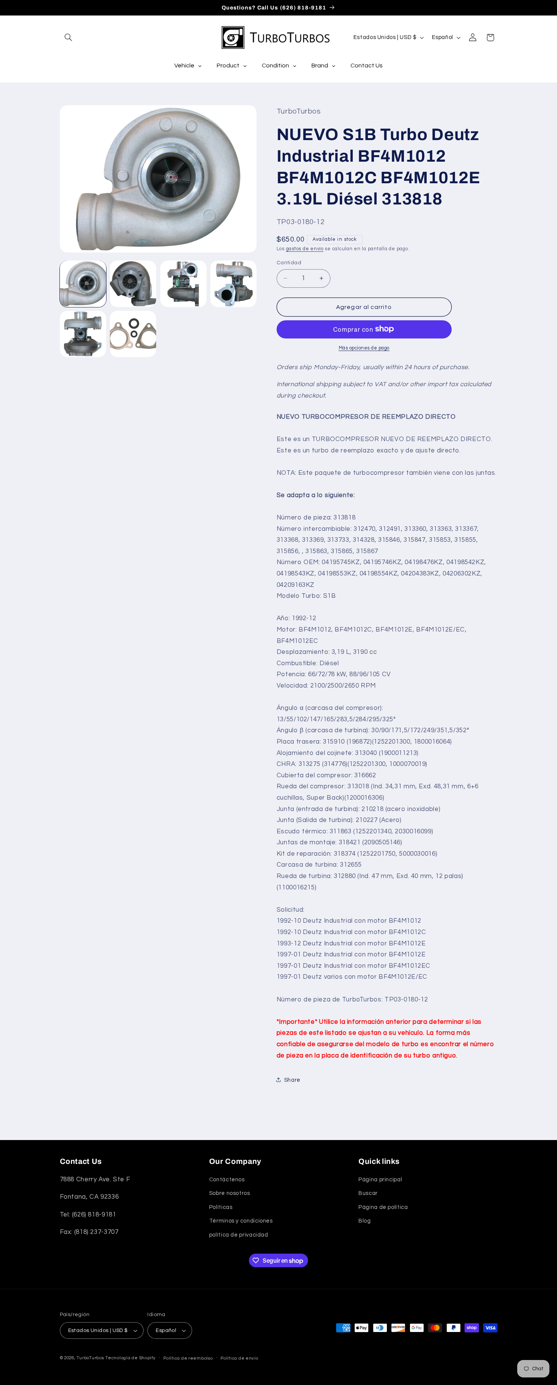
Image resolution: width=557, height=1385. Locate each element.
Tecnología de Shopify (130, 1358)
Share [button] (292, 1079)
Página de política (383, 1207)
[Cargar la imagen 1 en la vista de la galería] (83, 283)
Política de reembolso (188, 1358)
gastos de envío (305, 248)
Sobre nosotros (229, 1193)
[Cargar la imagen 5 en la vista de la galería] (83, 334)
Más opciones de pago (364, 347)
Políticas (221, 1207)
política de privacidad (238, 1235)
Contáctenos (227, 1179)
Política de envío (239, 1358)
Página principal (380, 1179)
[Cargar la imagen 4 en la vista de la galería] (233, 283)
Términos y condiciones (241, 1221)
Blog (364, 1221)
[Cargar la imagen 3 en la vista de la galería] (183, 283)
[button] (68, 37)
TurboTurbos (90, 1358)
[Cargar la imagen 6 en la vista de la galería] (133, 334)
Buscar (368, 1193)
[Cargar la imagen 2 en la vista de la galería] (133, 283)
